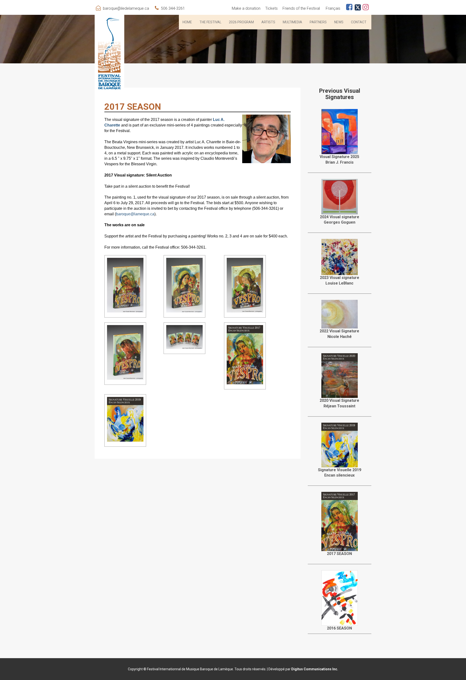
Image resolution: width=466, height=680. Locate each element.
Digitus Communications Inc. (314, 669)
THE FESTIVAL (210, 22)
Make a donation (246, 8)
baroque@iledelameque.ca (126, 8)
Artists (268, 22)
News (338, 22)
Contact (358, 22)
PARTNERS (318, 22)
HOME (187, 22)
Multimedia (292, 22)
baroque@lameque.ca (135, 214)
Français (333, 8)
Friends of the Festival (301, 8)
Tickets (271, 8)
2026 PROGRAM (241, 22)
